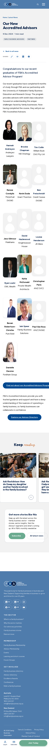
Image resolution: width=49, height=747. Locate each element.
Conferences (8, 682)
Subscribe (16, 536)
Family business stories (12, 630)
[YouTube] (24, 607)
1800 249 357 (9, 701)
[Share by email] (17, 56)
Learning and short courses (14, 656)
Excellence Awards (11, 679)
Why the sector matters (13, 623)
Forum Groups (9, 660)
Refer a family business (12, 686)
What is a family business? (14, 619)
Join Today (33, 743)
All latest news (36, 536)
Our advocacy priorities (13, 627)
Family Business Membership (14, 645)
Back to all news (12, 51)
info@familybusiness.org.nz (13, 716)
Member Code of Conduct (31, 736)
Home (5, 17)
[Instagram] (24, 602)
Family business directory (13, 671)
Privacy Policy (39, 730)
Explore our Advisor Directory (24, 417)
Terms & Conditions (24, 730)
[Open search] (37, 4)
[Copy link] (12, 56)
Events (6, 653)
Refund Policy (30, 733)
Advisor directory (10, 675)
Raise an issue (9, 634)
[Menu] (43, 4)
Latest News (13, 17)
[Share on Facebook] (29, 56)
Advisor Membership (11, 649)
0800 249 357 (9, 714)
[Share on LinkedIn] (23, 56)
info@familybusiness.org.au (13, 704)
